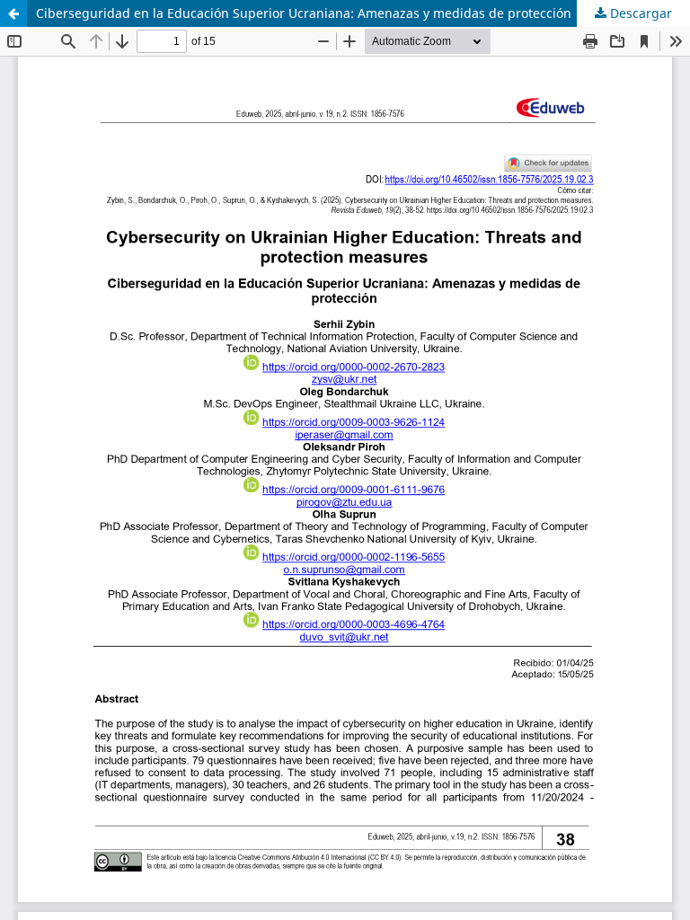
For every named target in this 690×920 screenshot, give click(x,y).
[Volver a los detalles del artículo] (13, 13)
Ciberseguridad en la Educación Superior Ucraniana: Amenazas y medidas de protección (303, 13)
